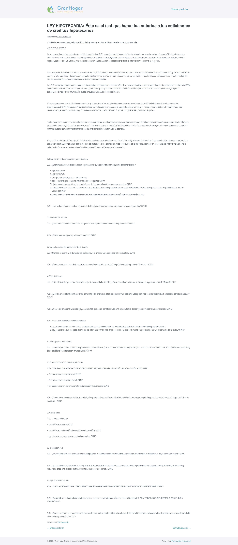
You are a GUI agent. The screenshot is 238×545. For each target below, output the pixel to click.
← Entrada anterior (55, 528)
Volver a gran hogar (179, 9)
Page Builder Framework (181, 541)
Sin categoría (63, 522)
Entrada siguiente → (182, 528)
